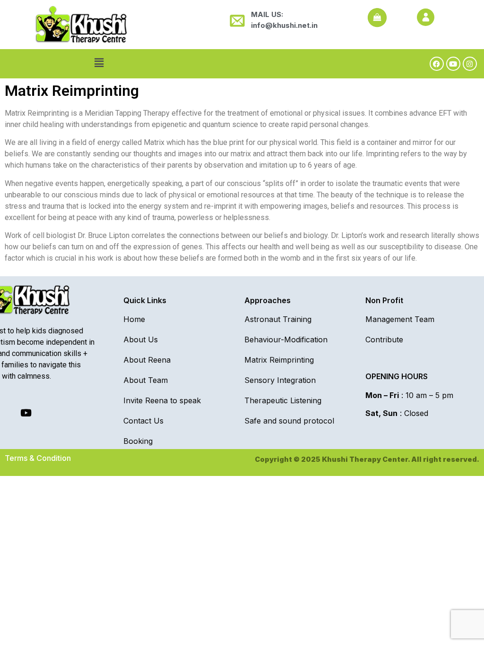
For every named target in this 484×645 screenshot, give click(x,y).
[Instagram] (470, 64)
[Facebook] (437, 64)
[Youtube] (453, 64)
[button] (99, 62)
